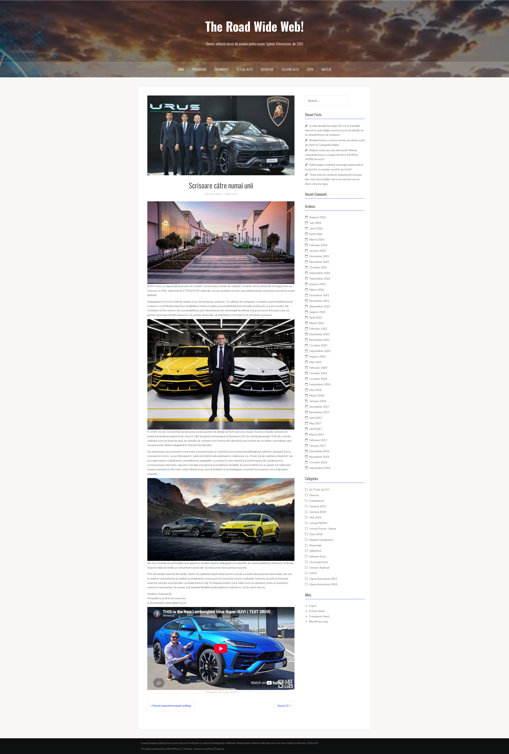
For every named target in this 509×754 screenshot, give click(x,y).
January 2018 (317, 401)
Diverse (314, 495)
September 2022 (319, 278)
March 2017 (316, 434)
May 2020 (315, 362)
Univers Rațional (319, 567)
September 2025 (319, 273)
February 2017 (318, 440)
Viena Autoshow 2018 (323, 584)
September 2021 (319, 306)
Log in (312, 605)
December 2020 (319, 334)
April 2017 (315, 429)
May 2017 (315, 423)
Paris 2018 (315, 534)
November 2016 (319, 456)
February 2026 (318, 245)
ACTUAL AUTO (245, 69)
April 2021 (315, 317)
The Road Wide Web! (254, 26)
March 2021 (316, 323)
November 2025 (319, 261)
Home (181, 69)
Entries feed (316, 611)
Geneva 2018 (317, 511)
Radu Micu (231, 194)
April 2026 (315, 234)
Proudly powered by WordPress (161, 748)
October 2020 (318, 345)
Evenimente (221, 69)
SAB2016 (315, 550)
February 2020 (318, 367)
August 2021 (317, 312)
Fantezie (326, 69)
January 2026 (317, 250)
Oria (196, 748)
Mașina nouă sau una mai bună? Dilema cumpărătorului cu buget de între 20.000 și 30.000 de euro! (331, 154)
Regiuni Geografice (321, 539)
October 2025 (318, 267)
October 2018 (318, 378)
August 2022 (317, 284)
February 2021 (318, 328)
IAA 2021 (315, 517)
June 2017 (315, 417)
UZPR (310, 69)
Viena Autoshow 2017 (323, 578)
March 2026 (316, 239)
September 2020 (319, 351)
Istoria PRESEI (318, 523)
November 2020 (319, 339)
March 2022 (316, 289)
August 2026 (317, 217)
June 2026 (315, 228)
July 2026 (315, 222)
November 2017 (319, 412)
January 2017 (317, 445)
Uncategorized (318, 562)
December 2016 (319, 451)
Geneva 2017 (317, 506)
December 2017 (319, 406)
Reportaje (267, 69)
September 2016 (319, 468)
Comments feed (319, 616)
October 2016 (318, 462)
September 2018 (319, 384)
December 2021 (319, 295)
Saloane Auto (290, 69)
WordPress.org (318, 621)
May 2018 (315, 390)
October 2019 (318, 373)
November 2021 (319, 300)
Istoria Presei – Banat (322, 528)
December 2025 (319, 256)
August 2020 (317, 356)
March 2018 (316, 395)
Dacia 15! (283, 705)
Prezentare (199, 69)
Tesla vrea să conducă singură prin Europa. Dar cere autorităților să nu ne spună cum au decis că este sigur (333, 179)
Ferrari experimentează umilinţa (172, 705)
